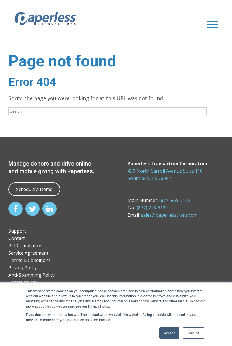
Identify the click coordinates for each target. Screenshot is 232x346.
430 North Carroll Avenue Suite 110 (165, 171)
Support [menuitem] (17, 231)
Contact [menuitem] (16, 238)
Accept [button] (169, 332)
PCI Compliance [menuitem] (24, 245)
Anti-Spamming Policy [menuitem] (31, 275)
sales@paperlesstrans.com (169, 215)
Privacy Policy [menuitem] (22, 268)
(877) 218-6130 (152, 208)
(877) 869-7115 (174, 200)
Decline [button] (193, 332)
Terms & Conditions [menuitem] (29, 260)
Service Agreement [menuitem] (28, 253)
